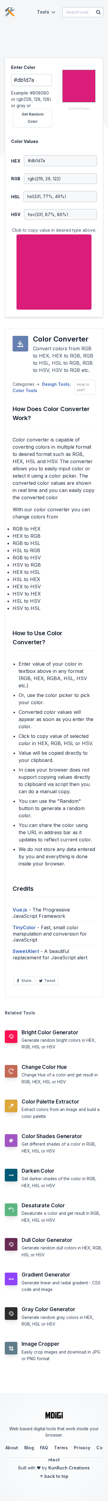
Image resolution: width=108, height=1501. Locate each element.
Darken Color (38, 1171)
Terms (61, 1447)
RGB (15, 178)
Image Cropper (40, 1344)
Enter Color (23, 67)
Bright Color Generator (50, 1032)
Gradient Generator (46, 1275)
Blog (29, 1447)
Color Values (24, 141)
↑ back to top (54, 1476)
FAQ (44, 1447)
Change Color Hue (44, 1067)
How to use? (83, 387)
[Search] (98, 12)
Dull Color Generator (47, 1240)
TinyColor (24, 927)
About (11, 1447)
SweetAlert (26, 951)
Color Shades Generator (52, 1136)
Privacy (82, 1447)
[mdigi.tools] (9, 12)
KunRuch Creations (69, 1467)
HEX (15, 160)
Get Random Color (33, 118)
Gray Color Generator (48, 1309)
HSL (15, 196)
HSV (15, 214)
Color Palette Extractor (50, 1102)
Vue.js (20, 910)
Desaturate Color (43, 1205)
